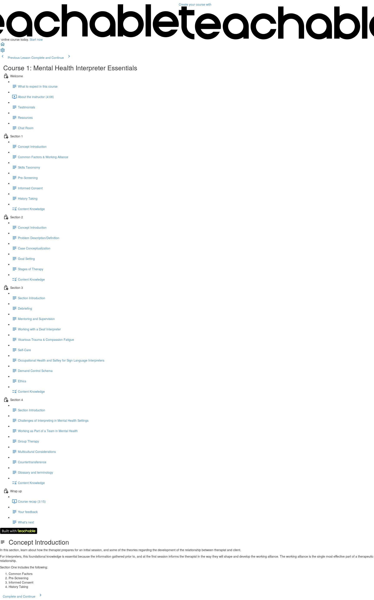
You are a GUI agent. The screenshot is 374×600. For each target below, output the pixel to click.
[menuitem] (2, 51)
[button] (2, 45)
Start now (36, 39)
